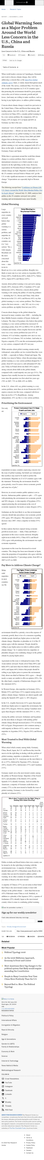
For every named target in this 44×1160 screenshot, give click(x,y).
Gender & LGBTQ (8, 1044)
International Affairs (9, 1020)
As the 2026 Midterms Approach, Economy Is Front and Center (19, 959)
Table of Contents (9, 67)
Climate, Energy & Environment (16, 927)
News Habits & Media (10, 1065)
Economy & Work (8, 1051)
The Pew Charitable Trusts (18, 1128)
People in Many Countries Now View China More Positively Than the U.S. (20, 977)
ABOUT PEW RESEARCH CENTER (12, 1115)
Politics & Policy (8, 1015)
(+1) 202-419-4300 (8, 1009)
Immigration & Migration (11, 1025)
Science (4, 1056)
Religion (5, 1034)
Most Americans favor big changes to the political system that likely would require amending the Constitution (22, 968)
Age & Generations (9, 1039)
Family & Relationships (10, 1047)
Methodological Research (11, 1070)
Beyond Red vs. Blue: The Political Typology (19, 985)
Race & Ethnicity (8, 1030)
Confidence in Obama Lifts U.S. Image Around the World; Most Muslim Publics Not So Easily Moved (22, 190)
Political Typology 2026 (15, 952)
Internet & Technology (10, 1061)
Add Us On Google (15, 60)
